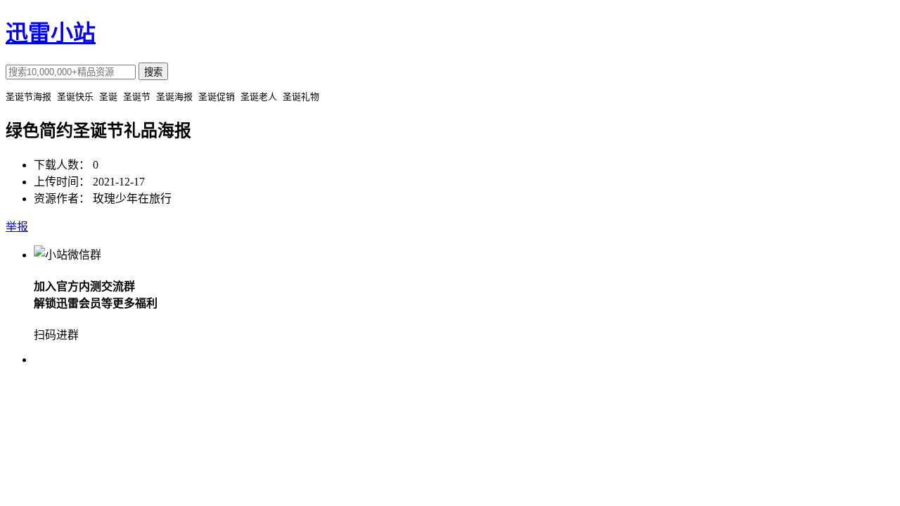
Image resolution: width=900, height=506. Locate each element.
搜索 (153, 72)
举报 (17, 227)
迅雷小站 (51, 33)
